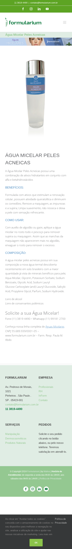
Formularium (33, 471)
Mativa (47, 471)
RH (40, 391)
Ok (36, 542)
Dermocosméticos (15, 438)
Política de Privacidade (51, 478)
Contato (43, 400)
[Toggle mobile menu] (65, 22)
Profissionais (46, 386)
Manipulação (12, 433)
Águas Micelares (54, 326)
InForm (43, 395)
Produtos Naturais (15, 442)
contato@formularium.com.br (44, 3)
